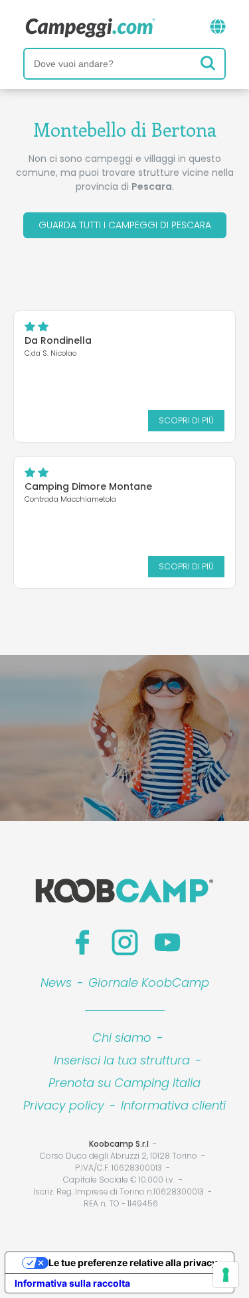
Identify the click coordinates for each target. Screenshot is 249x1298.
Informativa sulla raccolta (72, 1283)
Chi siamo (121, 1037)
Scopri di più (186, 420)
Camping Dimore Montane (88, 486)
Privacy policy (63, 1105)
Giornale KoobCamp (148, 982)
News (56, 982)
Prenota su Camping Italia (124, 1082)
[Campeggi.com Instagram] (125, 942)
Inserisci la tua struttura (122, 1060)
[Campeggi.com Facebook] (82, 942)
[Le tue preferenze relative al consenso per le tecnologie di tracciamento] (225, 1274)
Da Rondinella (58, 340)
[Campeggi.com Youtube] (167, 942)
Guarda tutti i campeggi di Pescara (125, 225)
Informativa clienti (173, 1105)
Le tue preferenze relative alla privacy (132, 1262)
